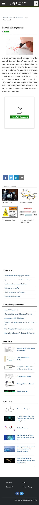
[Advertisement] (19, 153)
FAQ (24, 483)
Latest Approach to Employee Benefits (16, 275)
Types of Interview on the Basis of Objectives (19, 280)
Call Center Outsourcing (12, 296)
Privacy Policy (27, 487)
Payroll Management (11, 310)
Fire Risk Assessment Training (14, 292)
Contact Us (9, 487)
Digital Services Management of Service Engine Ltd (20, 323)
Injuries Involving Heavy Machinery (15, 284)
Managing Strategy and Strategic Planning (18, 314)
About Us (9, 483)
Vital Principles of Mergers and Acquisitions (18, 329)
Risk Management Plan (12, 288)
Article (6, 31)
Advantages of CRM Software (14, 318)
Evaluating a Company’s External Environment (19, 333)
